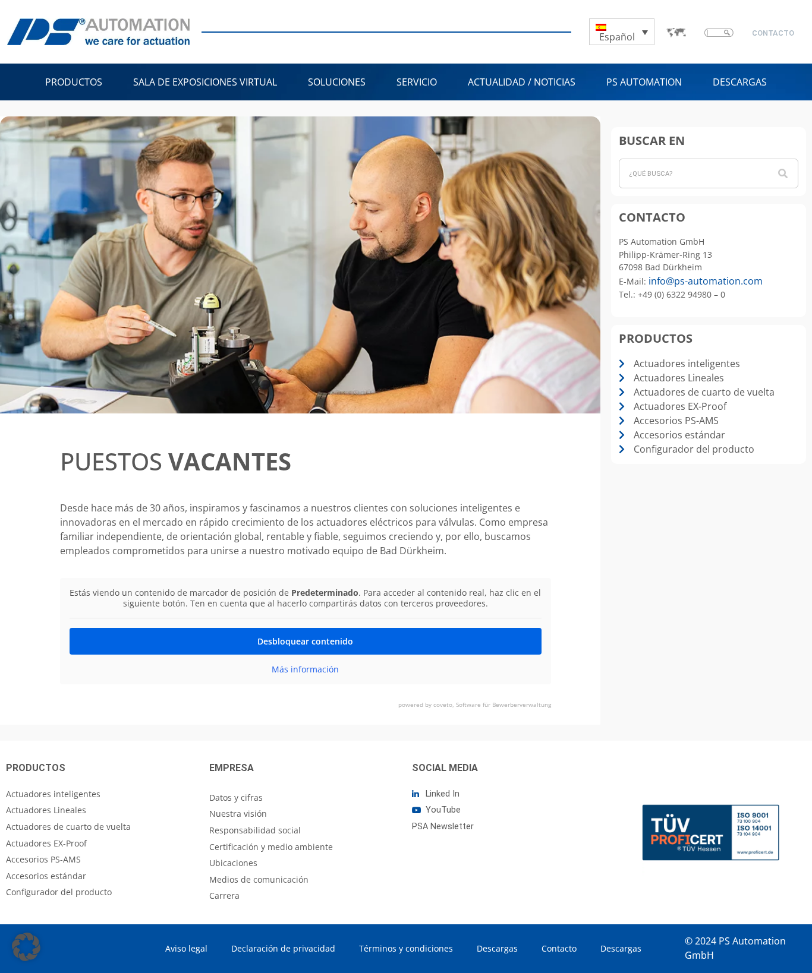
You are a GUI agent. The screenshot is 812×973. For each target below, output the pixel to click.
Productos (73, 82)
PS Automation (644, 82)
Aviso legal (186, 948)
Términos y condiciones (406, 948)
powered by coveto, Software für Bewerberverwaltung (474, 704)
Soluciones (337, 82)
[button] (26, 947)
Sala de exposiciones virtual (205, 82)
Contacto (559, 948)
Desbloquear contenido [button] (305, 641)
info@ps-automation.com (706, 281)
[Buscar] (783, 173)
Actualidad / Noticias (521, 82)
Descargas (740, 82)
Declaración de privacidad (283, 948)
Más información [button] (305, 669)
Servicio (416, 82)
